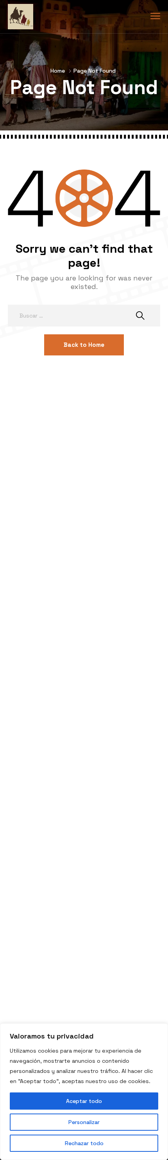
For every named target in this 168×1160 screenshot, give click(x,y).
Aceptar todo (84, 1101)
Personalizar (84, 1122)
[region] (84, 1091)
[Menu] (155, 16)
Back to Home (84, 344)
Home (57, 70)
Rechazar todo (84, 1143)
